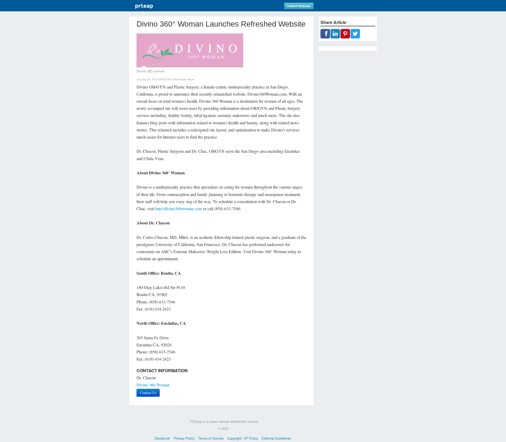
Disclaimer (162, 438)
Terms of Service (210, 438)
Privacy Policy (184, 438)
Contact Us (148, 392)
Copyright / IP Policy (242, 438)
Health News (186, 79)
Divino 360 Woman (153, 384)
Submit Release (299, 6)
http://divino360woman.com (178, 208)
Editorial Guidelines (276, 438)
